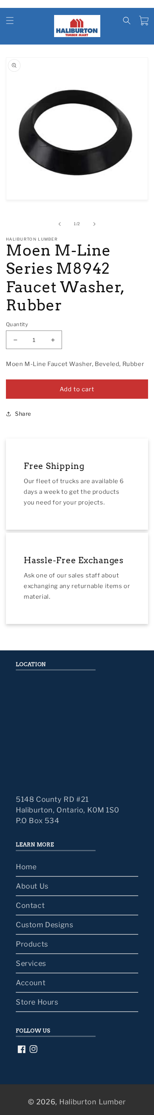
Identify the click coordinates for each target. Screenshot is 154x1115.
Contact (30, 905)
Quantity (17, 324)
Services (31, 963)
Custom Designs (44, 925)
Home (26, 867)
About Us (32, 886)
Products (32, 944)
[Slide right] (94, 224)
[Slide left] (59, 224)
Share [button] (23, 413)
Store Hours (37, 1002)
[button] (10, 20)
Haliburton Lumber (92, 1102)
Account (30, 983)
